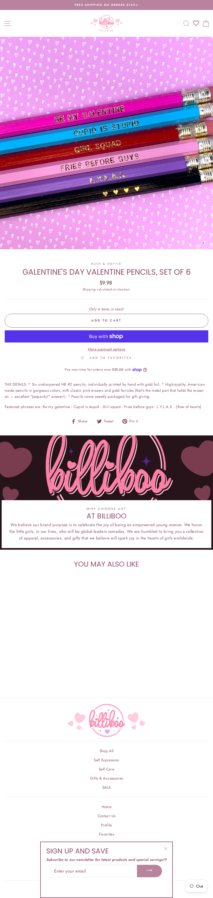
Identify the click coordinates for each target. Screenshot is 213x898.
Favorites (106, 834)
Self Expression (106, 760)
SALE (106, 787)
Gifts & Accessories (106, 778)
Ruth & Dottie (106, 264)
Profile (106, 825)
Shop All (107, 751)
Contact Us (106, 816)
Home (106, 806)
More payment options (106, 349)
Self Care (106, 769)
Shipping (89, 289)
